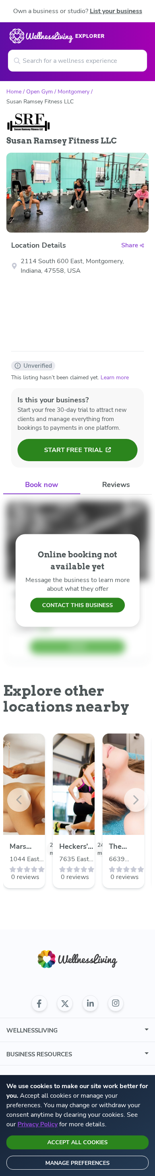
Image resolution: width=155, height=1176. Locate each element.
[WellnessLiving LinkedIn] (90, 1003)
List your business (116, 11)
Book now (41, 484)
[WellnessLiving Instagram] (116, 1003)
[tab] (41, 485)
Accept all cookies (77, 1142)
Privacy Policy (37, 1124)
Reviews (116, 484)
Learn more (115, 377)
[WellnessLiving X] (65, 1003)
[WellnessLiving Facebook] (39, 1003)
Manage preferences (77, 1163)
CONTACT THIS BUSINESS (77, 605)
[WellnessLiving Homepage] (77, 959)
